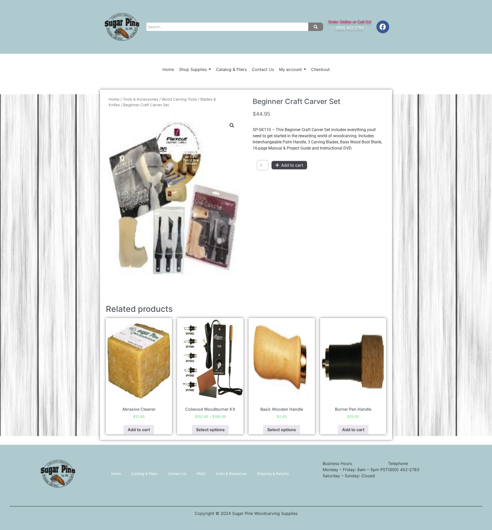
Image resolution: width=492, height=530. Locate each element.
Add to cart (292, 165)
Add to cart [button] (139, 429)
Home (114, 99)
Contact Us (177, 473)
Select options (210, 429)
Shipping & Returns (273, 473)
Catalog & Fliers (144, 473)
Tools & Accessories (140, 99)
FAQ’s (201, 473)
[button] (232, 125)
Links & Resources (231, 473)
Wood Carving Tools (179, 99)
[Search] (315, 27)
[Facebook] (382, 26)
